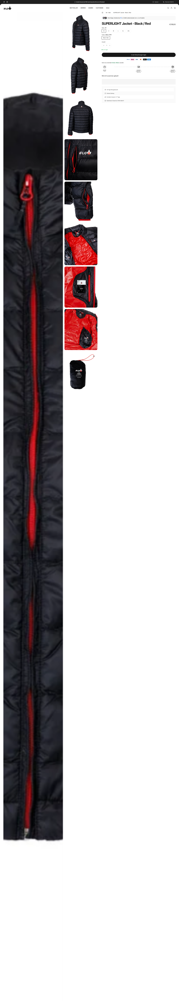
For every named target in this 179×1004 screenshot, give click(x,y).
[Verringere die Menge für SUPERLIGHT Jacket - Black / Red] (103, 45)
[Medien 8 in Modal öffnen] (80, 287)
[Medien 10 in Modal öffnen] (80, 371)
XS (104, 31)
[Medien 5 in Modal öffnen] (80, 159)
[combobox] (156, 2)
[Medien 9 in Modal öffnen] (80, 329)
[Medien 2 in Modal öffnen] (80, 32)
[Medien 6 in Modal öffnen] (80, 202)
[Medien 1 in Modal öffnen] (33, 507)
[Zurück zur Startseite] (102, 12)
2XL (128, 31)
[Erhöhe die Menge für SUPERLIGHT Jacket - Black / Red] (110, 45)
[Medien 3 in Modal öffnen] (80, 74)
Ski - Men (108, 12)
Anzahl (103, 42)
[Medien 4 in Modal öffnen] (80, 117)
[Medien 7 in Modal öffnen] (80, 244)
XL (123, 31)
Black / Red (106, 37)
